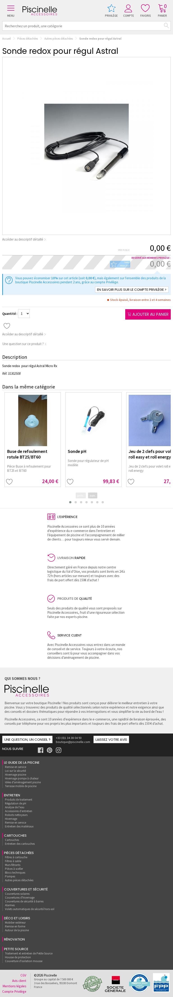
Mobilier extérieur (15, 922)
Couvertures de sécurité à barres (24, 901)
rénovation (14, 939)
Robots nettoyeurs (16, 815)
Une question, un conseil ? (27, 739)
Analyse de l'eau (14, 807)
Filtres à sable (13, 861)
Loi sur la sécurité (15, 771)
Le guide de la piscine (21, 762)
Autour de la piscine (17, 930)
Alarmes (10, 905)
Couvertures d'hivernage (19, 897)
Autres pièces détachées (58, 39)
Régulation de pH (15, 803)
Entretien (12, 795)
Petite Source (16, 949)
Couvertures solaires (17, 894)
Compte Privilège (14, 991)
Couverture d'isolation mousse (23, 961)
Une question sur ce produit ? (23, 344)
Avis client (19, 981)
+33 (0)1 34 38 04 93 (69, 738)
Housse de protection (18, 957)
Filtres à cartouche (16, 857)
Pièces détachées (27, 39)
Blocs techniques (15, 872)
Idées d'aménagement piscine (23, 782)
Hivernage (11, 819)
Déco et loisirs (17, 918)
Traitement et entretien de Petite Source (28, 953)
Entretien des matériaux (19, 826)
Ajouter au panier (149, 314)
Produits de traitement (18, 800)
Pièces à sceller (14, 869)
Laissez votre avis (111, 739)
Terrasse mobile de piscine (20, 786)
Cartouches (15, 835)
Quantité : (10, 313)
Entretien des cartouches (20, 844)
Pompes (10, 876)
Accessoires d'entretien (18, 811)
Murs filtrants (12, 865)
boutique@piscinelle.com (73, 742)
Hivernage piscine (15, 775)
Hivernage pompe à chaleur (22, 778)
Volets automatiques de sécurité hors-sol (29, 909)
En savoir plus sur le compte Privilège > (131, 289)
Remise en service (15, 767)
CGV (23, 975)
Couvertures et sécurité (26, 889)
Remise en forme (15, 926)
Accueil (6, 39)
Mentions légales (14, 986)
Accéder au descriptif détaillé (23, 239)
